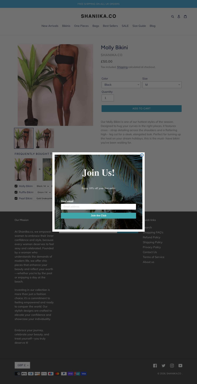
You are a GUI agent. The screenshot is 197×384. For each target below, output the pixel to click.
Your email (67, 201)
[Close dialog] (141, 155)
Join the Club (98, 215)
